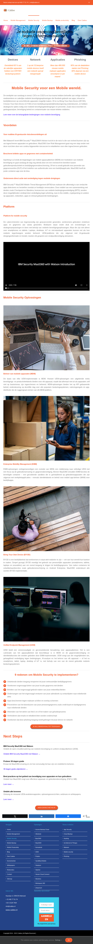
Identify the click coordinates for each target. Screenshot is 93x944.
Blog (8, 852)
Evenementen (11, 861)
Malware (66, 847)
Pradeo (37, 856)
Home (9, 829)
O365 (37, 852)
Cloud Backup (68, 834)
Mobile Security (12, 838)
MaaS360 (38, 843)
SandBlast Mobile (40, 861)
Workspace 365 (40, 883)
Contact (9, 874)
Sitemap (9, 879)
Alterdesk (38, 834)
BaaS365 (38, 838)
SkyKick (37, 870)
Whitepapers (11, 865)
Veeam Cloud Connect (42, 874)
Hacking (66, 838)
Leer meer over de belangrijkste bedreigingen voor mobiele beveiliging (31, 115)
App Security (68, 829)
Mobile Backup (11, 843)
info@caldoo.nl (34, 2)
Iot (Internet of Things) (70, 843)
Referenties (10, 870)
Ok (69, 940)
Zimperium (38, 888)
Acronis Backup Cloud (42, 829)
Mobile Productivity (13, 847)
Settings (58, 940)
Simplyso (38, 865)
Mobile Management (13, 834)
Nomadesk (38, 847)
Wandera (38, 879)
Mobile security (68, 852)
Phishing (66, 856)
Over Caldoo (11, 856)
